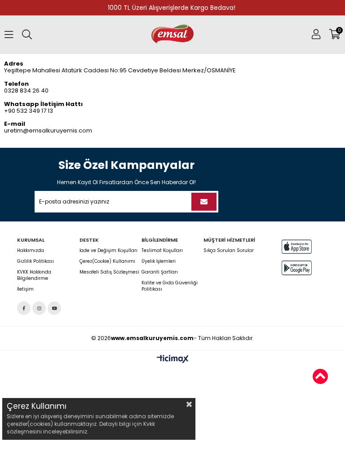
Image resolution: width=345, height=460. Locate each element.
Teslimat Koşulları (162, 251)
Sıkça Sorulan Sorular (228, 251)
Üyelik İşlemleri (159, 261)
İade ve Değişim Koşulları (108, 251)
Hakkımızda (30, 251)
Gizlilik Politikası (35, 261)
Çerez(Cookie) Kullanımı (107, 261)
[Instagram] (39, 308)
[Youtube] (54, 308)
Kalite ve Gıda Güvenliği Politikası (170, 286)
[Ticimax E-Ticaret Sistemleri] (173, 359)
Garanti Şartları (160, 272)
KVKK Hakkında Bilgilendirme (34, 275)
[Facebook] (24, 308)
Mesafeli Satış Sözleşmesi (109, 272)
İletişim (25, 289)
